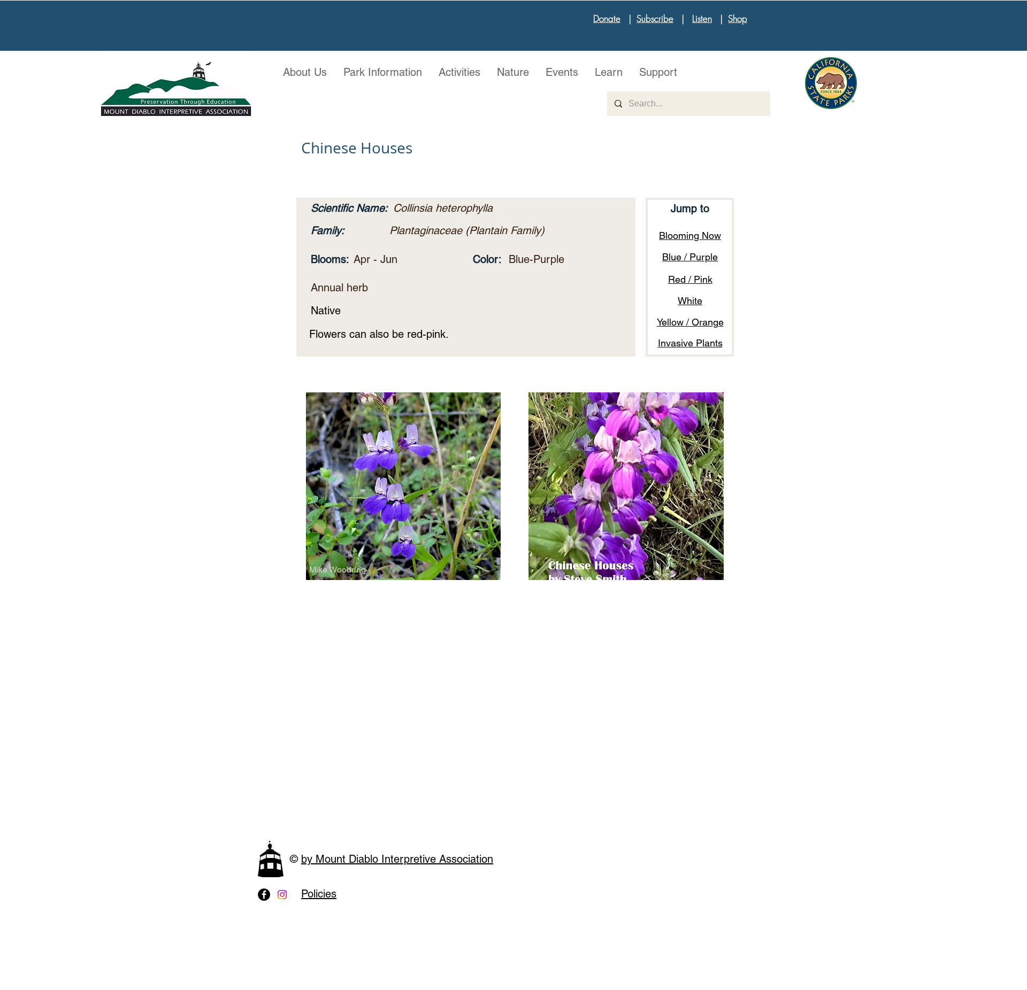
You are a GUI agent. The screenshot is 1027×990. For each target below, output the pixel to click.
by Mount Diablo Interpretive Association (397, 859)
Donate (606, 18)
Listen (702, 18)
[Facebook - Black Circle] (264, 894)
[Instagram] (282, 894)
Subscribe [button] (655, 18)
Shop (737, 18)
